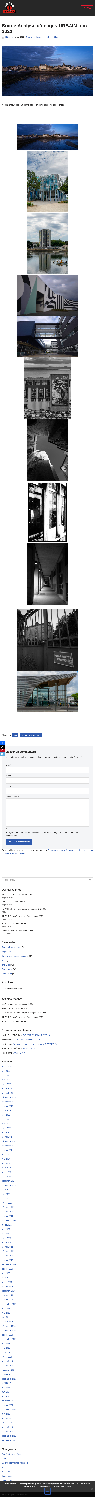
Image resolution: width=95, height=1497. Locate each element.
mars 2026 (6, 1084)
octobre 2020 (7, 1269)
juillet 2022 (7, 1225)
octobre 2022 (7, 1216)
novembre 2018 (9, 1330)
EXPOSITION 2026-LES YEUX (15, 924)
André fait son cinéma (11, 947)
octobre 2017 (7, 1374)
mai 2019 (6, 1313)
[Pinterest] (2, 750)
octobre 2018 (7, 1335)
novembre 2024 (9, 1146)
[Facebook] (2, 743)
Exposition (6, 952)
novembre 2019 (9, 1295)
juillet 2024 (7, 1154)
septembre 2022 (9, 1220)
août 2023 (6, 1190)
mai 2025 (6, 1119)
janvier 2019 (7, 1322)
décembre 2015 (9, 1432)
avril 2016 (6, 1418)
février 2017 (7, 1396)
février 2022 (7, 1242)
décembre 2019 (9, 1291)
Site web (9, 786)
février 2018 (7, 1357)
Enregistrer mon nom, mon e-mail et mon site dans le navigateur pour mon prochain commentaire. (42, 834)
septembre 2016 (9, 1410)
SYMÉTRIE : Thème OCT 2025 (26, 1040)
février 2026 (7, 1088)
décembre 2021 (9, 1251)
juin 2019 (6, 1308)
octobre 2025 (7, 1106)
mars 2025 (6, 1128)
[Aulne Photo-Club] (9, 8)
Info (3, 960)
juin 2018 (6, 1344)
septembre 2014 (9, 1440)
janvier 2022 (7, 1247)
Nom (8, 765)
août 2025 (6, 1110)
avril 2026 (6, 1080)
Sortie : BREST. (29, 1048)
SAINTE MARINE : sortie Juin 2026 (17, 894)
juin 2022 (6, 1229)
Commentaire (12, 797)
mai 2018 (6, 1348)
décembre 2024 (9, 1141)
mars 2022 (6, 1238)
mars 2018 (6, 1352)
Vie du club (7, 974)
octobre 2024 (7, 1150)
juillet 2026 (7, 1066)
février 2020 (7, 1282)
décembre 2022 (9, 1207)
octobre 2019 (7, 1300)
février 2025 (7, 1132)
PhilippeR (9, 37)
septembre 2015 (9, 1436)
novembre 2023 (9, 1185)
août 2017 (6, 1383)
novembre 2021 (9, 1256)
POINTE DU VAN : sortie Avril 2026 (17, 931)
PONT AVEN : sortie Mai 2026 (15, 902)
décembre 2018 (9, 1326)
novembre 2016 (9, 1401)
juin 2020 (6, 1273)
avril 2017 (6, 1392)
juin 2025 (6, 1115)
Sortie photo (7, 969)
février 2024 (7, 1172)
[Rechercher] (90, 879)
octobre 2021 (7, 1260)
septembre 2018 (9, 1339)
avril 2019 (6, 1317)
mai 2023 (6, 1194)
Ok (47, 1491)
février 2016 (7, 1423)
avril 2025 (6, 1124)
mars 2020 (6, 1278)
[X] (2, 747)
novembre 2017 (9, 1370)
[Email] (2, 754)
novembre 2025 (9, 1102)
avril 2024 (6, 1163)
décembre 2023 (9, 1181)
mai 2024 (6, 1159)
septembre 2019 (9, 1304)
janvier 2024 (7, 1176)
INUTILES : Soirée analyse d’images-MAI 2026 (22, 916)
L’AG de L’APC (19, 1053)
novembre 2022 (9, 1212)
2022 (15, 735)
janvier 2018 (7, 1361)
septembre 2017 (9, 1379)
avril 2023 (6, 1198)
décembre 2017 (9, 1366)
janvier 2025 (7, 1137)
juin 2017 (6, 1388)
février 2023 (7, 1203)
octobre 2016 (7, 1405)
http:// (4, 118)
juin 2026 (6, 1071)
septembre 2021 (9, 1264)
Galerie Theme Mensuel (31, 735)
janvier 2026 (7, 1093)
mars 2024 (6, 1168)
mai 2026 (6, 1075)
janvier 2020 (7, 1286)
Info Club (54, 37)
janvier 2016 (7, 1427)
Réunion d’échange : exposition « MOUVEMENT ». (35, 1044)
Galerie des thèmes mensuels (38, 37)
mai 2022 (6, 1234)
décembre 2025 (9, 1097)
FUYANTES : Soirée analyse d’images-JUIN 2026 (24, 909)
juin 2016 (6, 1414)
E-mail (9, 776)
